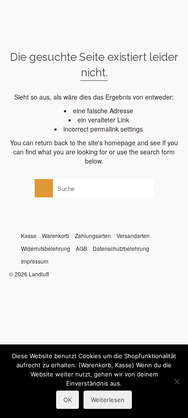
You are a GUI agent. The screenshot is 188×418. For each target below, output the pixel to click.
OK (67, 399)
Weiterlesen (108, 399)
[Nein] (176, 381)
